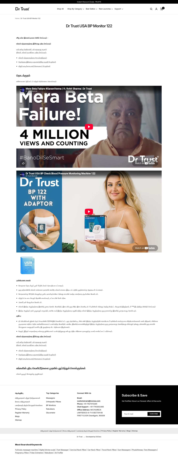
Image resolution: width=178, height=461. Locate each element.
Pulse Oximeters (36, 453)
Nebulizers (50, 409)
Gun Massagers (124, 450)
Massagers (50, 398)
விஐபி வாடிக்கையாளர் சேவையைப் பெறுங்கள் (34, 66)
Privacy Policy (20, 409)
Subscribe (154, 414)
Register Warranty (22, 413)
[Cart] (161, 9)
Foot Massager (63, 450)
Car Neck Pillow (94, 450)
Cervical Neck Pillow (78, 450)
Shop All (60, 9)
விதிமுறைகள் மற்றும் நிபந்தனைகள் (27, 398)
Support (118, 9)
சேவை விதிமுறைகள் (22, 402)
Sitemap (18, 420)
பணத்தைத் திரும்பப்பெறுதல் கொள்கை (29, 405)
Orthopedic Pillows (53, 402)
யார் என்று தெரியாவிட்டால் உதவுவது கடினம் (31, 49)
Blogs (17, 416)
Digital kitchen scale (47, 450)
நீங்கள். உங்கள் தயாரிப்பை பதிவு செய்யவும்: (31, 52)
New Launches (105, 9)
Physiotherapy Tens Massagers (144, 450)
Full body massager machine (26, 450)
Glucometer (50, 413)
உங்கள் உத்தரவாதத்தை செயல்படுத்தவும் (33, 58)
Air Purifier (59, 453)
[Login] (156, 9)
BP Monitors (51, 405)
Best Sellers (90, 9)
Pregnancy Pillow (22, 453)
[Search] (151, 9)
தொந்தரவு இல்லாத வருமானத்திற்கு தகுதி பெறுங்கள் (37, 62)
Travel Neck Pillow (109, 450)
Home (17, 18)
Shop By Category (74, 9)
